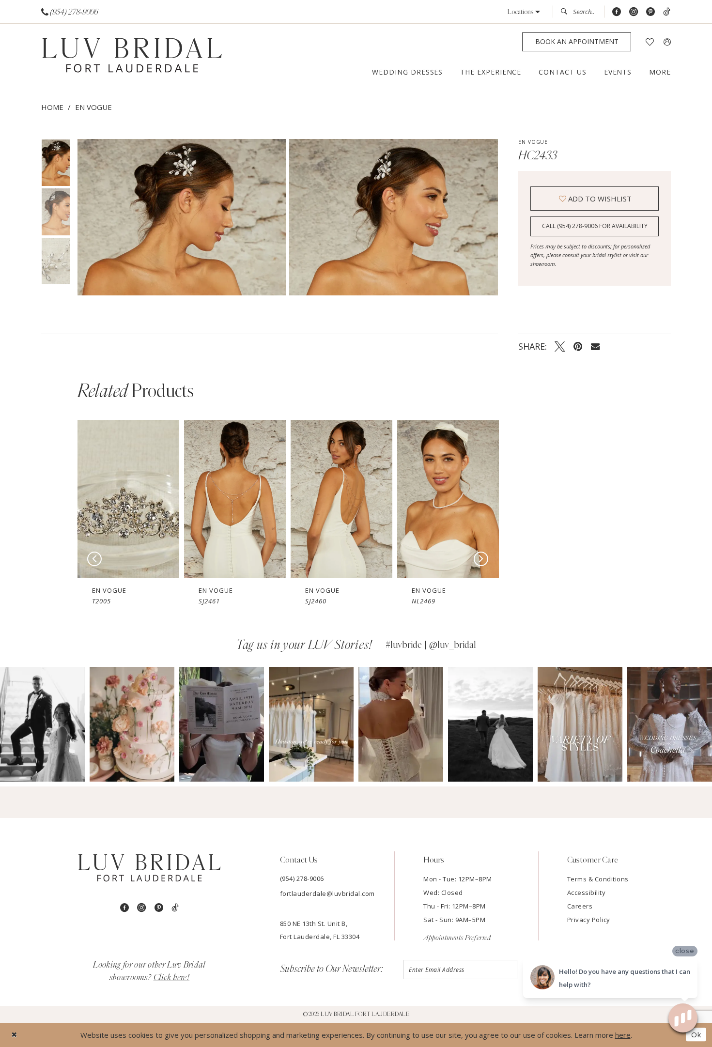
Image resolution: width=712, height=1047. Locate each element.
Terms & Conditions (598, 879)
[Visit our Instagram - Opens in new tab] (633, 12)
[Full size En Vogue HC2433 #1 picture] (393, 217)
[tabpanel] (180, 217)
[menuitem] (70, 12)
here (623, 1035)
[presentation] (128, 499)
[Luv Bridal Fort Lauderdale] (132, 56)
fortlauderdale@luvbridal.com (327, 893)
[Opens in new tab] (42, 724)
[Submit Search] (566, 11)
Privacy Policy (588, 919)
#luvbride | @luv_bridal (431, 645)
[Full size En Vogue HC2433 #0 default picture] (181, 217)
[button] (524, 12)
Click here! (172, 977)
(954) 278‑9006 (302, 878)
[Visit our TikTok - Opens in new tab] (667, 12)
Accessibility (586, 892)
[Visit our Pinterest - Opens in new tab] (650, 12)
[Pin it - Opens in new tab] (578, 346)
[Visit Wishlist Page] (650, 42)
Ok (696, 1035)
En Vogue (93, 107)
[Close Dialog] (14, 1034)
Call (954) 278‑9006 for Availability (595, 226)
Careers (580, 906)
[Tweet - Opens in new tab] (560, 346)
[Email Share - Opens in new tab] (595, 346)
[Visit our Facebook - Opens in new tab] (616, 12)
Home (52, 107)
